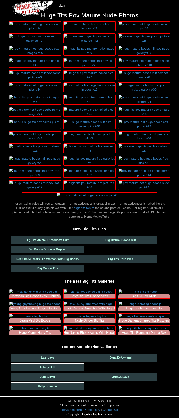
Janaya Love (120, 376)
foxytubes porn (71, 409)
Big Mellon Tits (47, 268)
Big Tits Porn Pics (120, 259)
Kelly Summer (47, 386)
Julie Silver (47, 376)
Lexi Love (47, 357)
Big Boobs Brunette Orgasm (48, 249)
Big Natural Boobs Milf (120, 240)
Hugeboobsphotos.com (97, 414)
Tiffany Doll (47, 367)
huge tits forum (84, 208)
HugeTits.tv (92, 409)
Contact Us (110, 409)
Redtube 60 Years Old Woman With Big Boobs (47, 259)
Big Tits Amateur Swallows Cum (47, 240)
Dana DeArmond (121, 357)
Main (61, 5)
